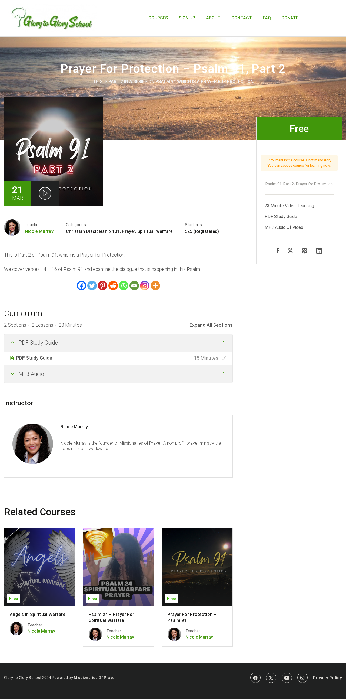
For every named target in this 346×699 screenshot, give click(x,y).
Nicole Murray (39, 231)
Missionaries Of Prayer (95, 678)
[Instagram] (144, 285)
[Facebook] (81, 285)
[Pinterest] (102, 285)
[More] (155, 285)
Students (193, 225)
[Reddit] (113, 285)
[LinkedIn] (319, 251)
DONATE (290, 18)
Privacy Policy (327, 677)
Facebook (255, 678)
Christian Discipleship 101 (93, 231)
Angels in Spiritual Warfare (37, 614)
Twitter (271, 678)
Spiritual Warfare (154, 231)
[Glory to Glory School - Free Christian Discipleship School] (52, 18)
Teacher (32, 225)
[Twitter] (92, 285)
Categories (76, 225)
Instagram (302, 678)
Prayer (128, 231)
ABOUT (213, 18)
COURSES (158, 18)
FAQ (267, 18)
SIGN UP (187, 18)
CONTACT (241, 18)
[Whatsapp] (123, 285)
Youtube (287, 678)
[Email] (134, 285)
